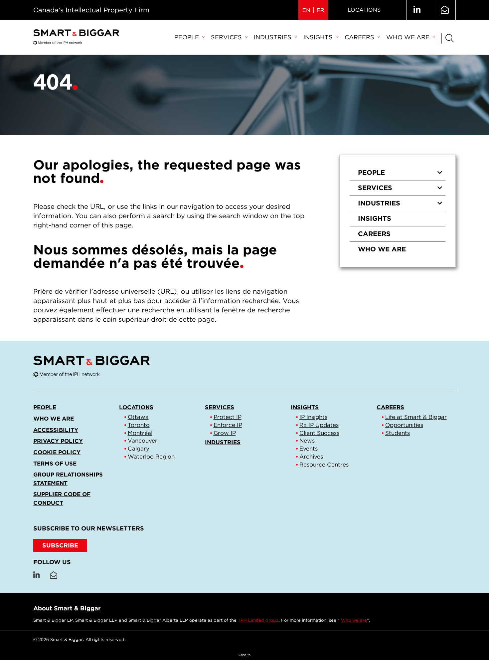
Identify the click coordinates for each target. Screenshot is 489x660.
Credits (244, 655)
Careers (359, 37)
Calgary (138, 448)
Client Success (319, 433)
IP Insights (313, 417)
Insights (318, 37)
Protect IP (228, 417)
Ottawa (138, 417)
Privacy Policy (58, 441)
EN (306, 10)
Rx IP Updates (319, 425)
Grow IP (225, 433)
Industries (272, 37)
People (186, 37)
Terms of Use (55, 463)
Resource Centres (324, 464)
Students (397, 433)
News (307, 440)
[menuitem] (189, 37)
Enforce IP (228, 425)
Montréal (140, 433)
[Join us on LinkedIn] (416, 10)
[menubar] (304, 37)
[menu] (397, 211)
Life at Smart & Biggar (416, 417)
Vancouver (142, 440)
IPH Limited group (258, 620)
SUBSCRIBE (60, 545)
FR (320, 10)
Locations (364, 10)
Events (308, 448)
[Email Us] (445, 10)
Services (226, 37)
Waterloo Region (151, 456)
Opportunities (404, 425)
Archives (311, 456)
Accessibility (55, 430)
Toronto (139, 425)
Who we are (407, 37)
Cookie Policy (57, 452)
